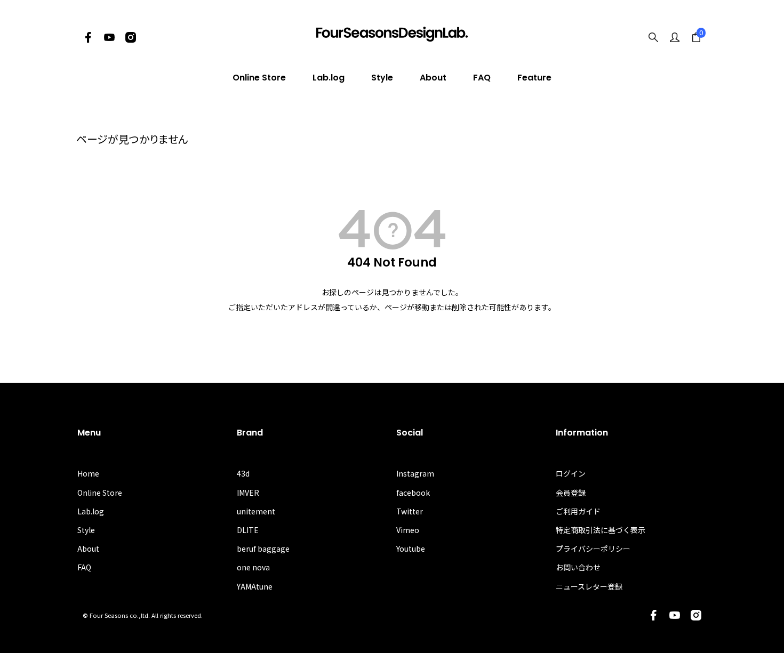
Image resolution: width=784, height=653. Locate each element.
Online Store (259, 77)
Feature (534, 77)
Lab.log (329, 77)
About (433, 77)
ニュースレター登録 (589, 586)
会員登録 (571, 492)
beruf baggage (263, 548)
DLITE (248, 530)
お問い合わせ (578, 567)
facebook (413, 492)
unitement (256, 511)
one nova (253, 567)
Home (88, 473)
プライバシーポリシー (593, 548)
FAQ (482, 77)
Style (382, 77)
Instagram (415, 473)
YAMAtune (255, 586)
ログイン (571, 473)
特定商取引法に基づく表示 (600, 530)
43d (243, 473)
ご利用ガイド (578, 511)
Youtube (410, 548)
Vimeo (407, 530)
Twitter (409, 511)
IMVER (248, 492)
